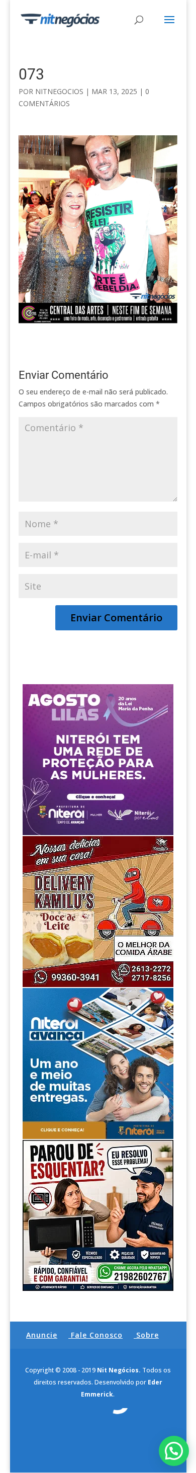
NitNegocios (59, 91)
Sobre (147, 1335)
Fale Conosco (97, 1335)
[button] (174, 1451)
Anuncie (41, 1335)
